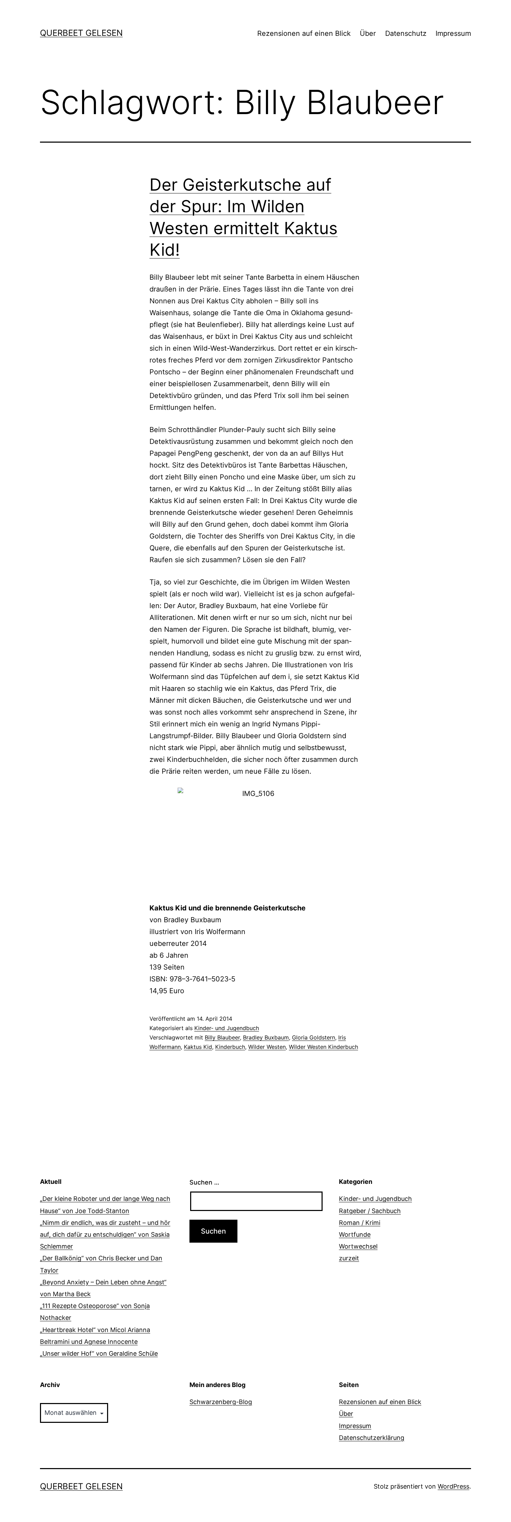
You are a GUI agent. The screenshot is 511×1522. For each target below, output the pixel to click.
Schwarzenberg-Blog (220, 1401)
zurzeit (349, 1258)
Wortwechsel (358, 1246)
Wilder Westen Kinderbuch (323, 1046)
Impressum (453, 33)
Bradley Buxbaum (266, 1037)
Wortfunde (355, 1234)
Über (368, 33)
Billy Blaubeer (222, 1037)
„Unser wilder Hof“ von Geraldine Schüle (99, 1353)
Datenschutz (406, 33)
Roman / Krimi (359, 1222)
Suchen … (204, 1182)
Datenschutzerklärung (371, 1437)
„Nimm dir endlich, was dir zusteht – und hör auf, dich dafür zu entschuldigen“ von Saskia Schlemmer (105, 1234)
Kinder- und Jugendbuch (226, 1028)
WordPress (453, 1486)
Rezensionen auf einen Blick (304, 33)
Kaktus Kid (198, 1046)
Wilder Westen (267, 1046)
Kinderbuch (230, 1046)
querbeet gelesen (81, 33)
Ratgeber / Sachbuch (370, 1210)
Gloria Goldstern (313, 1037)
